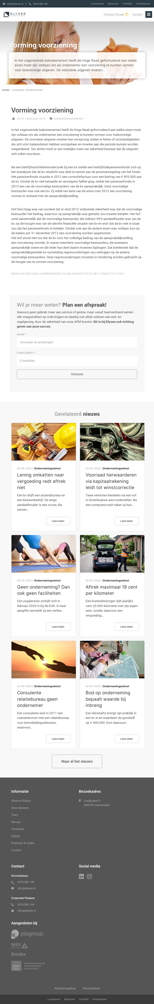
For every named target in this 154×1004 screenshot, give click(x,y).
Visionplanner (143, 3)
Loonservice (97, 3)
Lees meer (58, 520)
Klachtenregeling (65, 988)
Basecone (113, 3)
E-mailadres (25, 353)
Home (5, 90)
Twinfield (127, 3)
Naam (21, 334)
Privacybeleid (91, 988)
